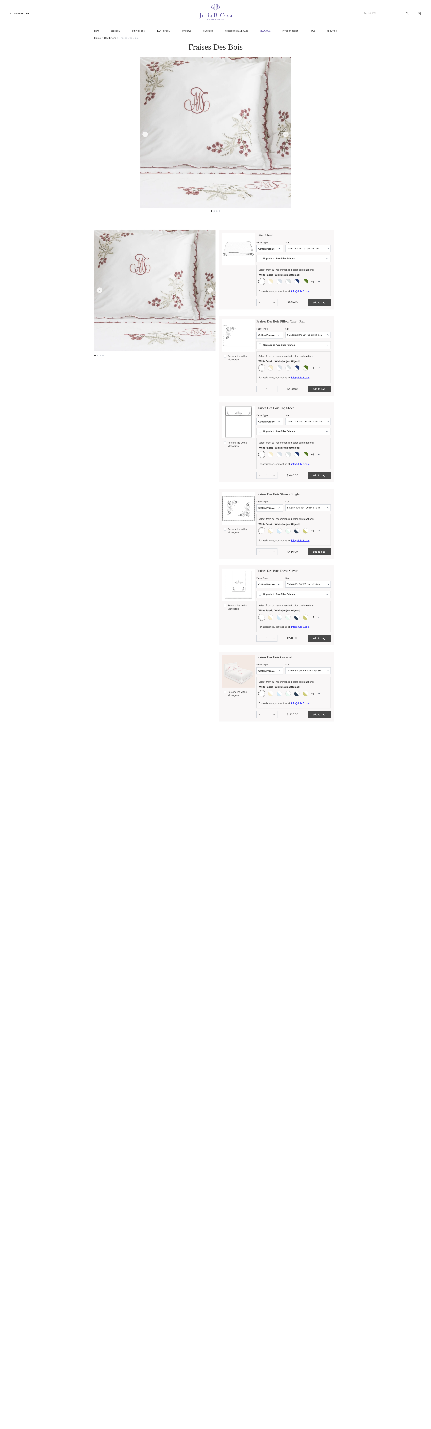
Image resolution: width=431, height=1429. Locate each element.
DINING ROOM (138, 31)
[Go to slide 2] (214, 211)
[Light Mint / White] (288, 531)
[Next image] (210, 290)
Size (287, 242)
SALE (313, 31)
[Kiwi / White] (305, 531)
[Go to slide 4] (219, 211)
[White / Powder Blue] (279, 281)
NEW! (96, 31)
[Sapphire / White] (297, 531)
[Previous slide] (145, 134)
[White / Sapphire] (297, 281)
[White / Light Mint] (288, 281)
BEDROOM (115, 31)
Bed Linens (110, 38)
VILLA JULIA (265, 31)
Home (97, 38)
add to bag (319, 302)
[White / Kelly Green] (305, 281)
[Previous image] (99, 290)
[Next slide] (286, 134)
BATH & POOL (163, 31)
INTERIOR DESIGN (291, 31)
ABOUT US (332, 31)
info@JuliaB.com (300, 291)
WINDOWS (186, 31)
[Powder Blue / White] (279, 531)
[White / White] (261, 281)
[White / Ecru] (270, 281)
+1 (312, 281)
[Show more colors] (319, 281)
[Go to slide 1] (211, 211)
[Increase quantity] (274, 302)
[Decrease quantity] (260, 302)
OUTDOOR (208, 31)
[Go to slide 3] (217, 211)
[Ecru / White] (270, 531)
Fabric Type (262, 242)
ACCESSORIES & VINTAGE (236, 31)
